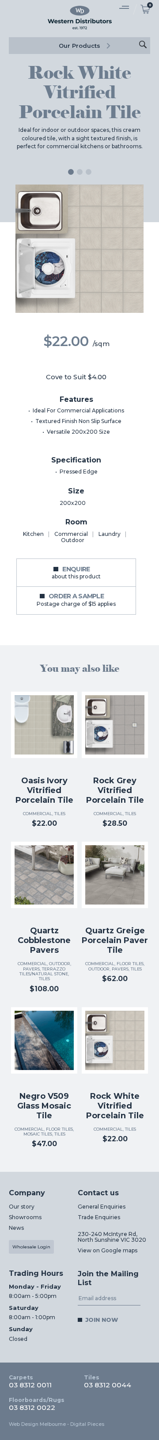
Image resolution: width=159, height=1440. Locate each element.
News (16, 1227)
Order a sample (76, 599)
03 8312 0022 (36, 1404)
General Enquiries (101, 1206)
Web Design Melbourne (37, 1424)
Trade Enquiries (99, 1217)
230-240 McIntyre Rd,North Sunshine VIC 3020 (112, 1237)
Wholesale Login (31, 1247)
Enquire (76, 572)
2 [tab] (80, 172)
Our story (21, 1206)
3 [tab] (88, 172)
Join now (101, 1319)
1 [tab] (71, 172)
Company (27, 1193)
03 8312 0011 (30, 1381)
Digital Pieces (87, 1424)
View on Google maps (107, 1250)
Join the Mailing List (108, 1278)
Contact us (98, 1193)
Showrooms (25, 1217)
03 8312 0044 (107, 1381)
